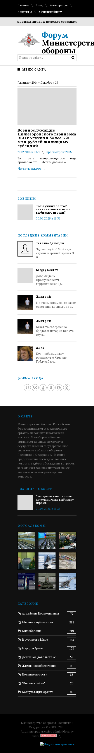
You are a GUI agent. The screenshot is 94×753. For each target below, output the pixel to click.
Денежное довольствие (39, 657)
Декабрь (46, 82)
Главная (23, 5)
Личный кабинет (50, 12)
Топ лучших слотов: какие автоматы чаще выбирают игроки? (53, 209)
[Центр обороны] (47, 540)
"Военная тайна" (33, 683)
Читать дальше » (54, 162)
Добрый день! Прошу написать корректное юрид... (49, 277)
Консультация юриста (37, 692)
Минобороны (31, 631)
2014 (34, 82)
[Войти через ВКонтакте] (35, 387)
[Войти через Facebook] (43, 387)
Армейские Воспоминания (40, 613)
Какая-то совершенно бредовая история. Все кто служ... (55, 328)
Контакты (24, 12)
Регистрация (58, 5)
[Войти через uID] (27, 387)
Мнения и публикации (37, 622)
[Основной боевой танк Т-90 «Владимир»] (47, 581)
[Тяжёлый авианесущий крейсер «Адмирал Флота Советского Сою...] (47, 561)
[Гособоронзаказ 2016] (26, 561)
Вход (39, 5)
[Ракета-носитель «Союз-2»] (26, 581)
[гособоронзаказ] (68, 540)
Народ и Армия (32, 648)
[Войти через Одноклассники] (66, 387)
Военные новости (34, 674)
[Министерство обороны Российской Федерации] (26, 540)
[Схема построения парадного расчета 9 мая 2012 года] (68, 561)
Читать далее (31, 168)
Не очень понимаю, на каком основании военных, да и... (56, 302)
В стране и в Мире (35, 640)
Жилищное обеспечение (39, 666)
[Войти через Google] (58, 387)
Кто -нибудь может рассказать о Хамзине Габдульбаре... (51, 354)
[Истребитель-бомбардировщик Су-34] (68, 581)
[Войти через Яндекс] (50, 387)
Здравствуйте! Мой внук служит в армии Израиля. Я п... (55, 250)
